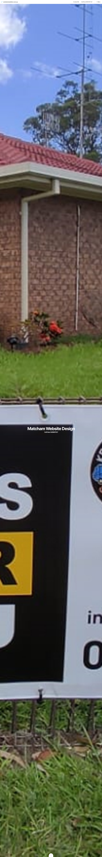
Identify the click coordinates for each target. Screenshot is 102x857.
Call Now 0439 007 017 (86, 2)
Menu (99, 2)
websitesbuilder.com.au (10, 2)
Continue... (51, 855)
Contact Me (76, 2)
